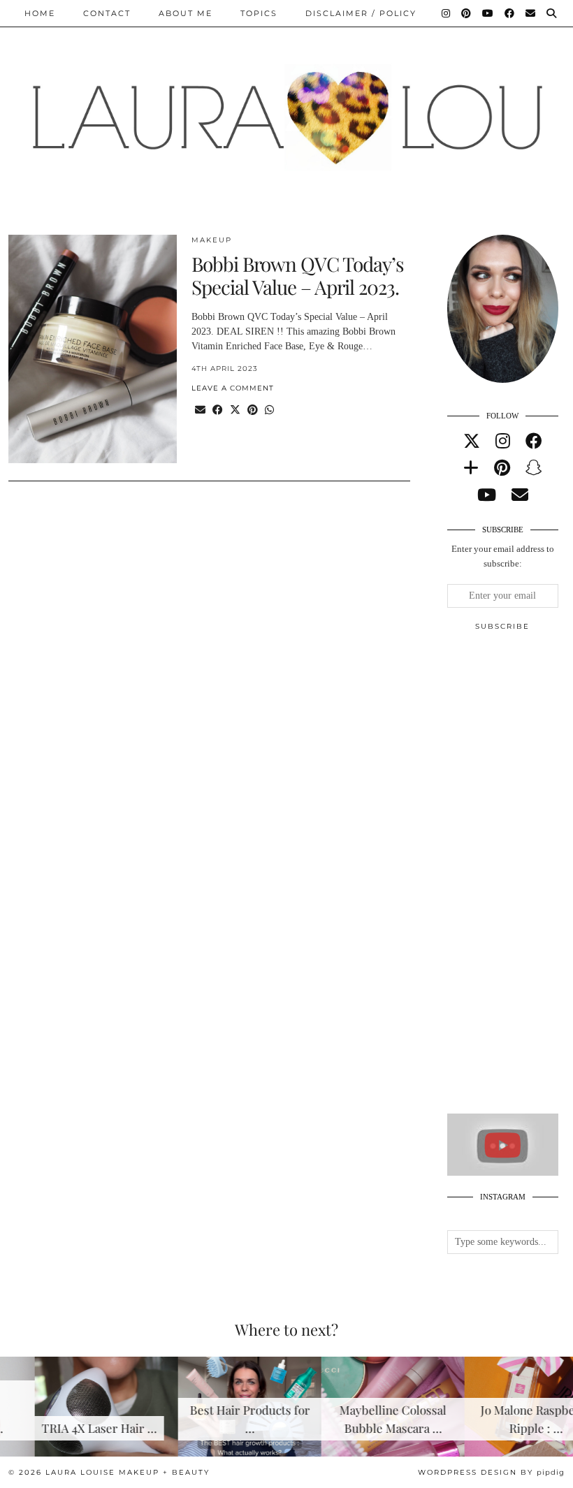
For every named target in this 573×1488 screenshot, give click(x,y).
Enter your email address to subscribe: (502, 556)
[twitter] (471, 441)
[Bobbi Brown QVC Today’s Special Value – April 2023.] (92, 349)
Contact (107, 13)
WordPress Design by (491, 1472)
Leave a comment (232, 388)
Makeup (211, 240)
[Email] (531, 13)
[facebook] (533, 441)
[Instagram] (446, 13)
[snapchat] (533, 468)
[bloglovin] (471, 468)
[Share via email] (200, 410)
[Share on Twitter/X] (235, 410)
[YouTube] (488, 13)
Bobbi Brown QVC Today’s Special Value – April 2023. (297, 275)
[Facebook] (510, 13)
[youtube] (486, 495)
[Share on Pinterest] (252, 410)
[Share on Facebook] (217, 410)
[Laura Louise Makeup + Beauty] (286, 107)
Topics (258, 13)
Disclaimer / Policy (360, 13)
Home (39, 13)
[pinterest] (502, 468)
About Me (185, 13)
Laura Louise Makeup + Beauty (127, 1472)
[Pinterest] (466, 13)
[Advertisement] (510, 878)
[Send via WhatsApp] (269, 410)
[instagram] (502, 441)
